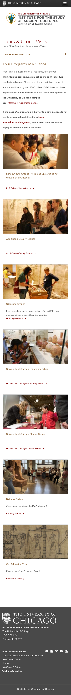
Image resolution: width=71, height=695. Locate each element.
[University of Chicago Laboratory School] (35, 347)
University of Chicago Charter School (25, 434)
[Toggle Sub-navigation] (65, 3)
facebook (51, 651)
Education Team (14, 578)
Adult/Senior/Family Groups (20, 239)
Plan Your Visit (17, 46)
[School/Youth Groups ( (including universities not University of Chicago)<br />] (35, 151)
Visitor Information (12, 671)
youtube (61, 651)
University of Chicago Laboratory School (27, 369)
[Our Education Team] (35, 542)
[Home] (35, 20)
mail (46, 651)
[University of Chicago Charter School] (35, 412)
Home (5, 46)
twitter (56, 651)
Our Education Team (17, 564)
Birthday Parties (14, 499)
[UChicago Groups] (35, 282)
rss (66, 651)
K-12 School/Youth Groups (18, 188)
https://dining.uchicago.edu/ (22, 103)
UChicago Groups (15, 304)
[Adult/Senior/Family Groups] (35, 216)
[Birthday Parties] (35, 477)
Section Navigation (35, 54)
